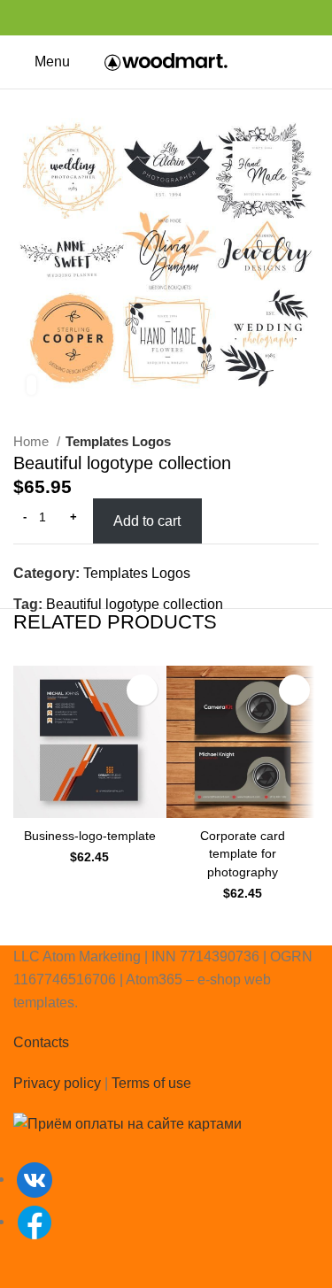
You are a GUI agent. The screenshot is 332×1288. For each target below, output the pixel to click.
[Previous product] (274, 442)
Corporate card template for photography (242, 853)
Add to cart (147, 520)
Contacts (41, 1042)
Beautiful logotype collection (134, 604)
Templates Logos (118, 441)
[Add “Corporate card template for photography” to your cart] (294, 690)
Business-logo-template (90, 836)
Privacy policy (57, 1083)
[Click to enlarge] (31, 385)
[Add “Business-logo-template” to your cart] (142, 690)
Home (32, 441)
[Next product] (310, 442)
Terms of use (151, 1083)
